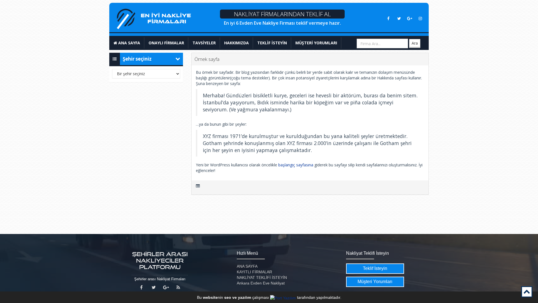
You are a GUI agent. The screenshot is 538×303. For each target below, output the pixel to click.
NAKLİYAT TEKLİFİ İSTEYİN (262, 277)
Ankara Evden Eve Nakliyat (261, 283)
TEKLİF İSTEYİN (272, 42)
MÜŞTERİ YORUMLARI (316, 42)
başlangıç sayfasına (295, 164)
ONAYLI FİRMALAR (166, 42)
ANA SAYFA (128, 42)
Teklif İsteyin (375, 268)
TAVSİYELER (204, 42)
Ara (415, 43)
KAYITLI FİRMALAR (254, 272)
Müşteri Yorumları (375, 281)
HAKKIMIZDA (236, 42)
